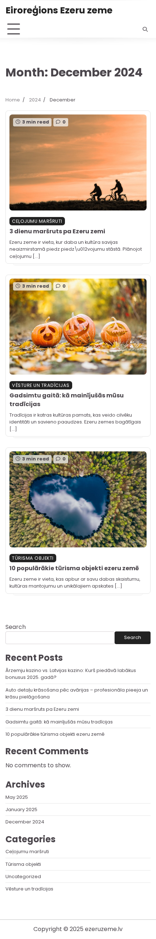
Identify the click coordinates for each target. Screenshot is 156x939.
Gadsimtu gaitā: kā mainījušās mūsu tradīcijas (59, 721)
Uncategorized (23, 876)
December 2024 (24, 821)
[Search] (145, 29)
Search (15, 627)
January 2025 (21, 809)
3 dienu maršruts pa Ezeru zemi (57, 231)
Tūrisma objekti (33, 558)
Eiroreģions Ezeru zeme (58, 10)
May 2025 (16, 797)
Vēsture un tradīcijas (41, 385)
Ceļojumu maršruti (37, 221)
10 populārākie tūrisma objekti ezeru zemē (74, 568)
